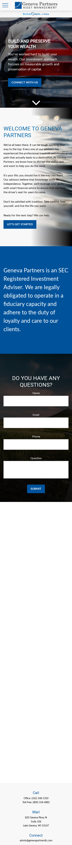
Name (36, 393)
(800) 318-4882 (41, 802)
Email (36, 414)
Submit (36, 488)
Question (36, 458)
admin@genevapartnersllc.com (36, 840)
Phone (36, 436)
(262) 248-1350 (39, 798)
